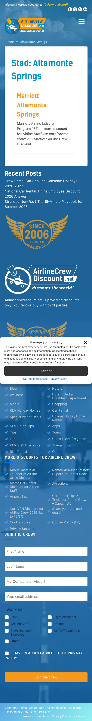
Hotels (57, 388)
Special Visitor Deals (25, 417)
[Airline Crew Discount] (46, 26)
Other (56, 452)
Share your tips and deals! (67, 511)
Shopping (59, 404)
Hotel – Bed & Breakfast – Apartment (69, 396)
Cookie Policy (20, 522)
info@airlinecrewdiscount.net (23, 4)
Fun (12, 439)
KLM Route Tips (22, 426)
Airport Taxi (19, 496)
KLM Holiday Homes (25, 410)
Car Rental (60, 410)
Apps (56, 426)
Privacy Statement (23, 529)
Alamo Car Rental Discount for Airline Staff (24, 487)
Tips (13, 432)
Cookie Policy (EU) (66, 522)
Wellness (17, 395)
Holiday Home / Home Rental (68, 418)
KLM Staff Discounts (25, 445)
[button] (85, 342)
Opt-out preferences (35, 378)
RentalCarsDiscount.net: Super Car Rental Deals (70, 472)
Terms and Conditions (35, 716)
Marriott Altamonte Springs (32, 105)
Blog (13, 388)
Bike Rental (18, 452)
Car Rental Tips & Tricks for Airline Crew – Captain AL (69, 500)
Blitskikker (43, 711)
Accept (46, 371)
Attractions (60, 483)
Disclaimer (79, 716)
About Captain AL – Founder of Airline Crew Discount (24, 474)
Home (10, 42)
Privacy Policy (58, 378)
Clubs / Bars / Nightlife (69, 439)
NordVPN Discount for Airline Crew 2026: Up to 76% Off (26, 512)
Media (14, 404)
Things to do (61, 445)
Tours (56, 432)
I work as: (14, 610)
